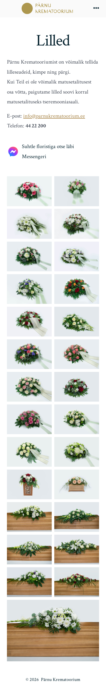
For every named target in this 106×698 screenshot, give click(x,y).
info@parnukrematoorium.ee (54, 115)
